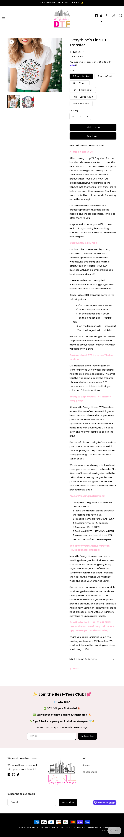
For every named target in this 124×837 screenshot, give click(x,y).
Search (86, 765)
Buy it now (93, 136)
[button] (3, 18)
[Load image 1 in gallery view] (14, 101)
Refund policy (94, 828)
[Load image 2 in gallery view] (28, 101)
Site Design (57, 828)
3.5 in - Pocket (81, 76)
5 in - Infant (105, 76)
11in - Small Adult (83, 89)
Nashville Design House (38, 828)
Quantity (74, 110)
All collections (90, 771)
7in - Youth (79, 83)
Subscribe (87, 736)
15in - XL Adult (81, 103)
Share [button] (76, 668)
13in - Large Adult (83, 96)
